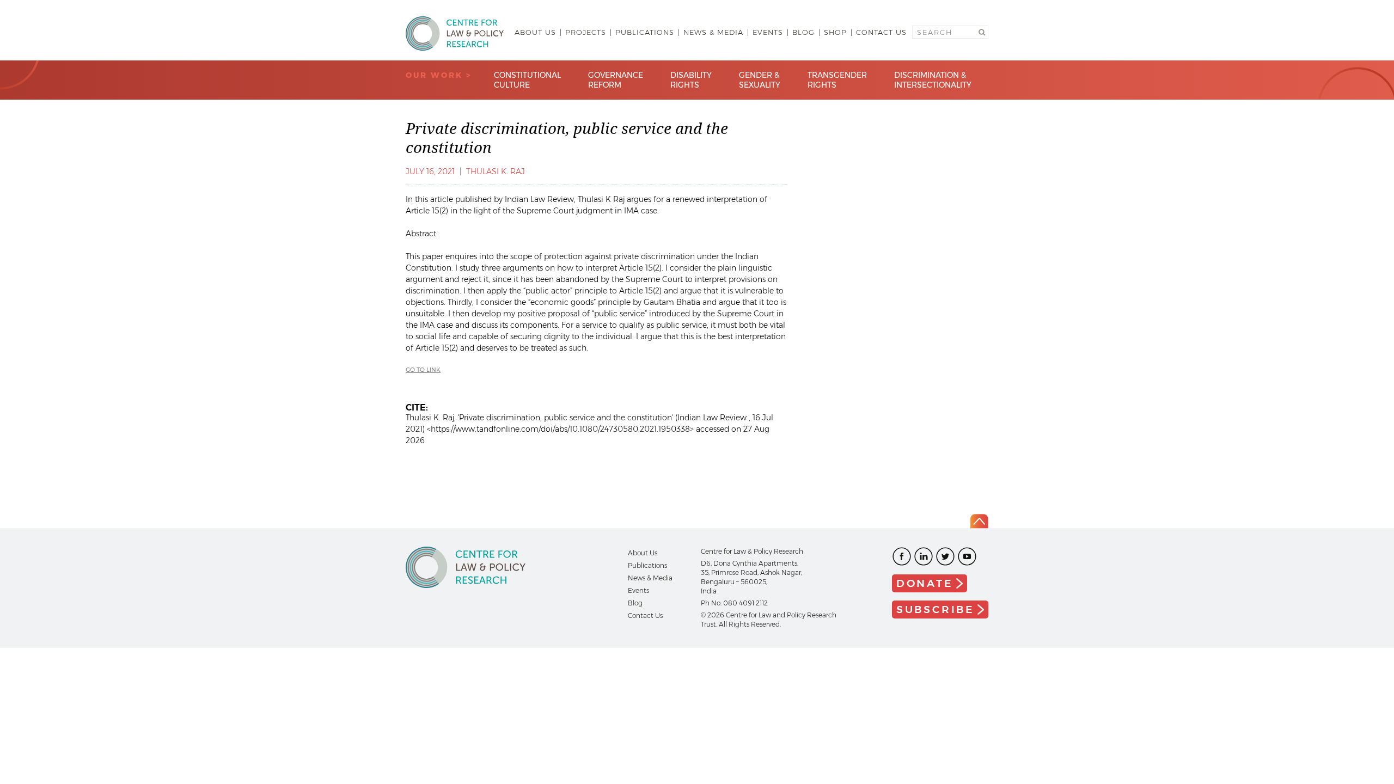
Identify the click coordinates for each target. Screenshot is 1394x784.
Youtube (967, 556)
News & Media (713, 32)
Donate (924, 583)
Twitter (945, 556)
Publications (644, 32)
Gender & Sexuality (759, 80)
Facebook (902, 556)
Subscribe (935, 609)
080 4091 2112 (745, 603)
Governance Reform (615, 80)
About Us (535, 32)
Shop (835, 32)
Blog (803, 32)
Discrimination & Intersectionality (932, 80)
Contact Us (881, 32)
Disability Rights (691, 80)
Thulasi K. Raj (495, 171)
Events (768, 32)
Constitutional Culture (527, 80)
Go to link (423, 369)
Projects (585, 32)
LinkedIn (923, 556)
